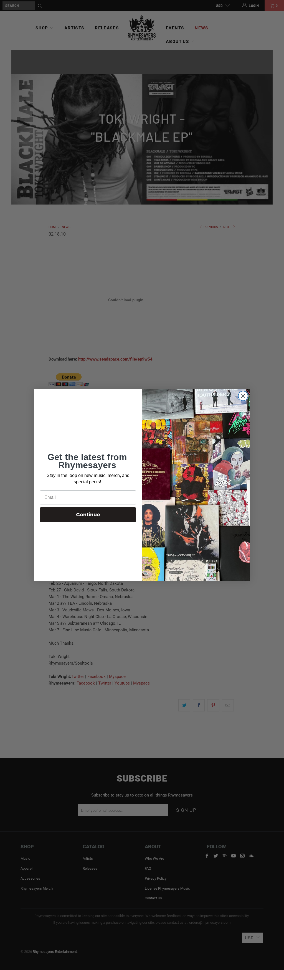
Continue (88, 514)
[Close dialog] (243, 396)
